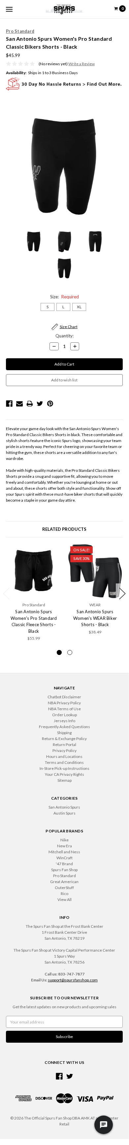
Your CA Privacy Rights (64, 774)
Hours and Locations (64, 756)
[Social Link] (59, 1076)
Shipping (64, 732)
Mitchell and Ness (64, 851)
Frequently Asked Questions (64, 726)
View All (64, 899)
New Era (64, 845)
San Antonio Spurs (64, 807)
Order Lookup (64, 714)
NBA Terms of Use (64, 708)
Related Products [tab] (64, 529)
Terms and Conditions (64, 762)
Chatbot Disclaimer (64, 696)
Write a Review (81, 63)
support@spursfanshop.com (73, 979)
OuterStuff (64, 887)
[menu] (9, 9)
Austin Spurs (64, 813)
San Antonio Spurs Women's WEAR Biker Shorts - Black (95, 618)
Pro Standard (64, 875)
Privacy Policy (64, 750)
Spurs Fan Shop (64, 869)
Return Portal (64, 744)
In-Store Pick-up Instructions (64, 768)
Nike (64, 839)
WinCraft (64, 857)
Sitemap (64, 780)
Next (122, 593)
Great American (64, 881)
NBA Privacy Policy (64, 702)
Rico (64, 893)
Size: (64, 296)
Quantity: (64, 335)
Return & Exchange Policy (64, 738)
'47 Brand (64, 863)
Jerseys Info (64, 720)
